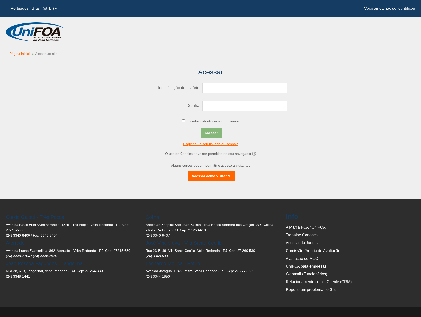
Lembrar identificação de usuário (213, 121)
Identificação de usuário (178, 88)
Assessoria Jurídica (303, 243)
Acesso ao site (46, 54)
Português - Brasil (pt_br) (32, 8)
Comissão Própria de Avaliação (313, 251)
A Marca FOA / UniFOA (306, 227)
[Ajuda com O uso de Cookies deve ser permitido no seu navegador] (253, 154)
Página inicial (20, 54)
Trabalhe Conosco (302, 235)
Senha (193, 105)
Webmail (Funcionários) (306, 274)
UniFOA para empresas (306, 266)
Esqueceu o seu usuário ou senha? (210, 144)
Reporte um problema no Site (311, 290)
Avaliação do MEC (302, 258)
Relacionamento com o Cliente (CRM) (319, 282)
